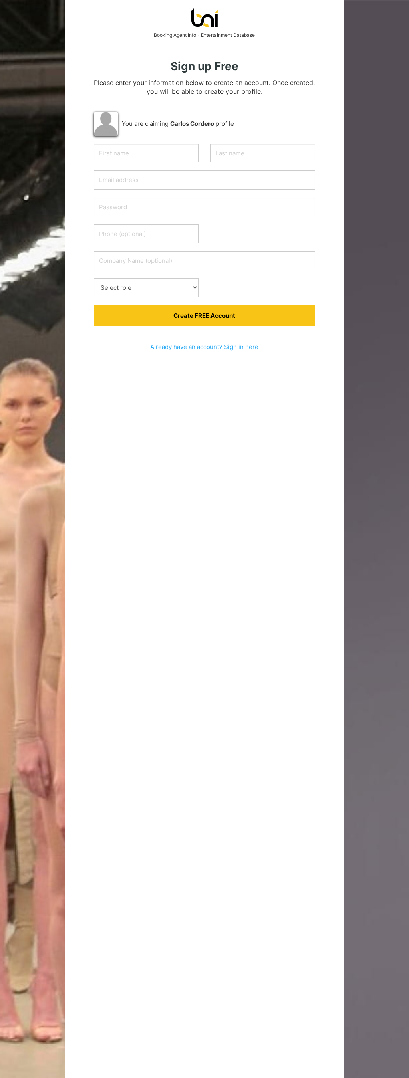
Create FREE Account (204, 315)
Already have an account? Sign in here (204, 347)
